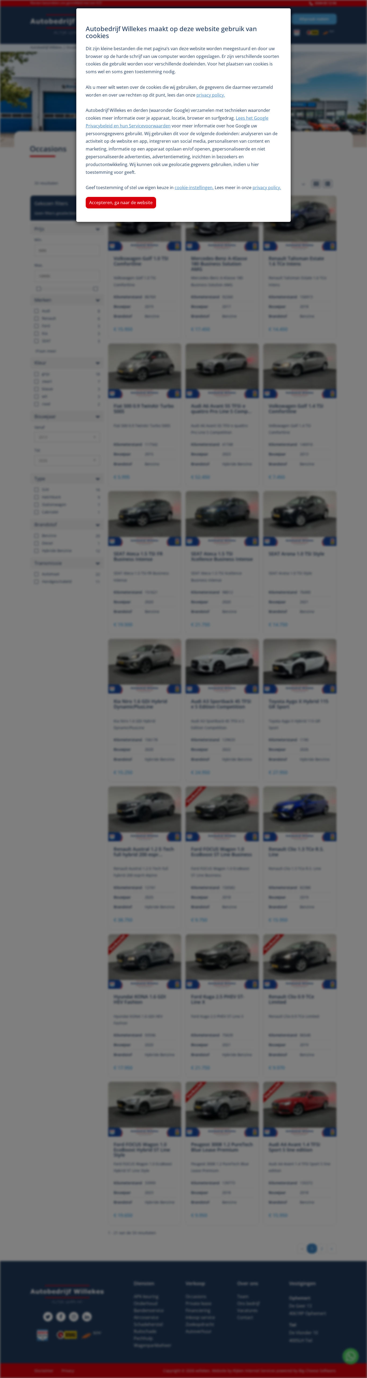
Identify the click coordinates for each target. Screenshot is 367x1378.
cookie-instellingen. (194, 187)
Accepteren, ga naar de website (121, 202)
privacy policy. (210, 95)
